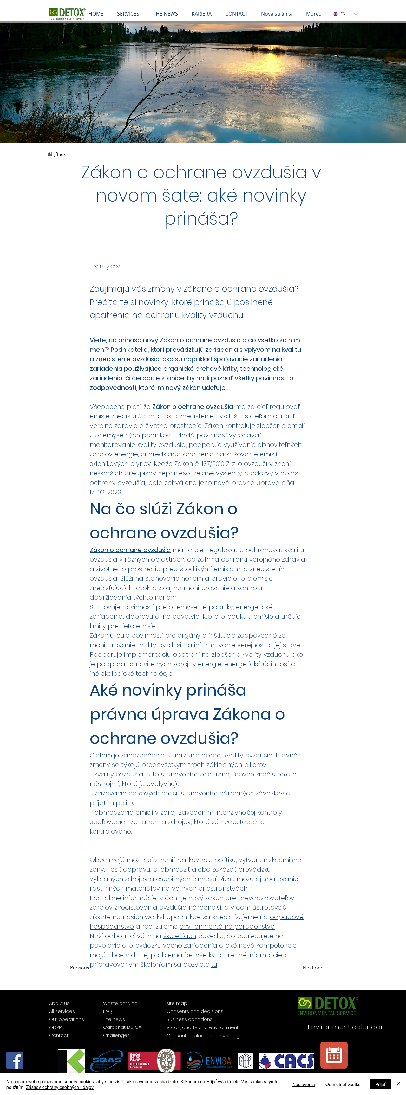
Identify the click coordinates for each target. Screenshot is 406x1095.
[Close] (398, 1084)
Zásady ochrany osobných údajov (60, 1087)
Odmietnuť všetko (343, 1084)
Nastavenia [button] (303, 1084)
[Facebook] (14, 1060)
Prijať (380, 1084)
